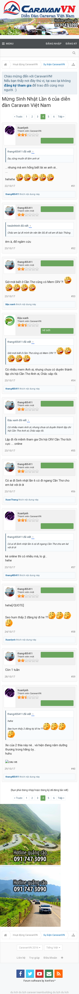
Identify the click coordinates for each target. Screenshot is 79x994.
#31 (73, 186)
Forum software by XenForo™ (39, 980)
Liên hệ (21, 957)
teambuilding (44, 992)
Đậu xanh (10, 304)
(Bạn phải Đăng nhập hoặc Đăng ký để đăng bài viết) (39, 790)
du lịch (22, 992)
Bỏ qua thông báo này (74, 76)
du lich (14, 992)
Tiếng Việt (52, 947)
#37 (73, 567)
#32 (73, 248)
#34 (73, 380)
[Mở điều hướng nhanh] (73, 64)
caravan (31, 992)
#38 (73, 631)
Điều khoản (50, 957)
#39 (73, 676)
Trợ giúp (34, 957)
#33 (73, 296)
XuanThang (11, 499)
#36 (73, 491)
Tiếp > (61, 116)
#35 (73, 450)
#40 (73, 768)
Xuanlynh (22, 127)
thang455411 (12, 194)
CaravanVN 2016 (28, 947)
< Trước (18, 116)
